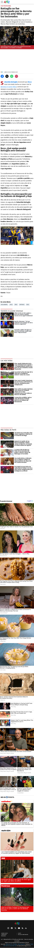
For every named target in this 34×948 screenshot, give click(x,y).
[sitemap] (26, 928)
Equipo (19, 933)
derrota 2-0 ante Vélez (8, 87)
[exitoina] (17, 802)
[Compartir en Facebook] (2, 76)
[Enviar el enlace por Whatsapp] (11, 76)
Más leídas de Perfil (8, 430)
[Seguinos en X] (15, 928)
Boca (11, 304)
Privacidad (3, 936)
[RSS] (22, 928)
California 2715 (9, 944)
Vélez (16, 304)
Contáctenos (4, 934)
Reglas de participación (23, 934)
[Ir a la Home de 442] (6, 2)
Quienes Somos (4, 933)
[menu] (2, 1)
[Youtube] (19, 928)
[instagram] (8, 928)
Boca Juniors (4, 304)
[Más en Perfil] (10, 797)
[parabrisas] (17, 886)
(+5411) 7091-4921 (13, 945)
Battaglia (22, 304)
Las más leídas (6, 361)
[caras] (17, 858)
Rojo (28, 304)
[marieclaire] (17, 831)
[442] (17, 923)
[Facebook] (12, 928)
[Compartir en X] (7, 76)
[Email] (16, 76)
